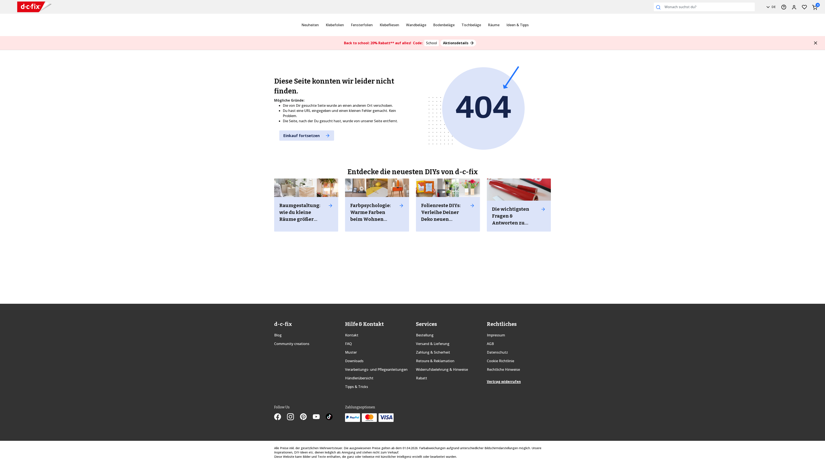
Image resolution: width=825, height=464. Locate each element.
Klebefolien (335, 25)
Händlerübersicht (359, 378)
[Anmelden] (794, 7)
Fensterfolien (362, 25)
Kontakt (351, 335)
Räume (494, 25)
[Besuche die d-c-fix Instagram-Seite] (293, 417)
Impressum (496, 335)
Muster (351, 352)
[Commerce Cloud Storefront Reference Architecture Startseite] (34, 7)
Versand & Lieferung (432, 343)
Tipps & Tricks (356, 386)
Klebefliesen (389, 25)
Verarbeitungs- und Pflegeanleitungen (376, 369)
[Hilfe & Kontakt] (783, 7)
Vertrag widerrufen (504, 381)
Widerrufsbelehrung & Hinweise (442, 369)
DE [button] (773, 7)
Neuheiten (310, 25)
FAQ (348, 343)
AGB (490, 343)
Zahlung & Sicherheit (433, 352)
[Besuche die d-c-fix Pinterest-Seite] (306, 417)
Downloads (354, 361)
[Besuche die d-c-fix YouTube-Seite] (319, 417)
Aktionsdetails (456, 43)
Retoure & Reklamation (435, 361)
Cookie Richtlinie (500, 361)
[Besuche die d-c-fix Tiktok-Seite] (329, 417)
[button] (815, 43)
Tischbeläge (471, 25)
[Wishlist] (804, 7)
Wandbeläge (416, 25)
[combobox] (704, 7)
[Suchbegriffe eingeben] (658, 7)
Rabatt (421, 378)
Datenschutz (497, 352)
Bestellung (425, 335)
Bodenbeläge (444, 25)
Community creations (291, 343)
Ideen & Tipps (517, 25)
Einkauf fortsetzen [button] (302, 135)
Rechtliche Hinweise (503, 369)
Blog (278, 335)
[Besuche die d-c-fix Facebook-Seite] (280, 417)
